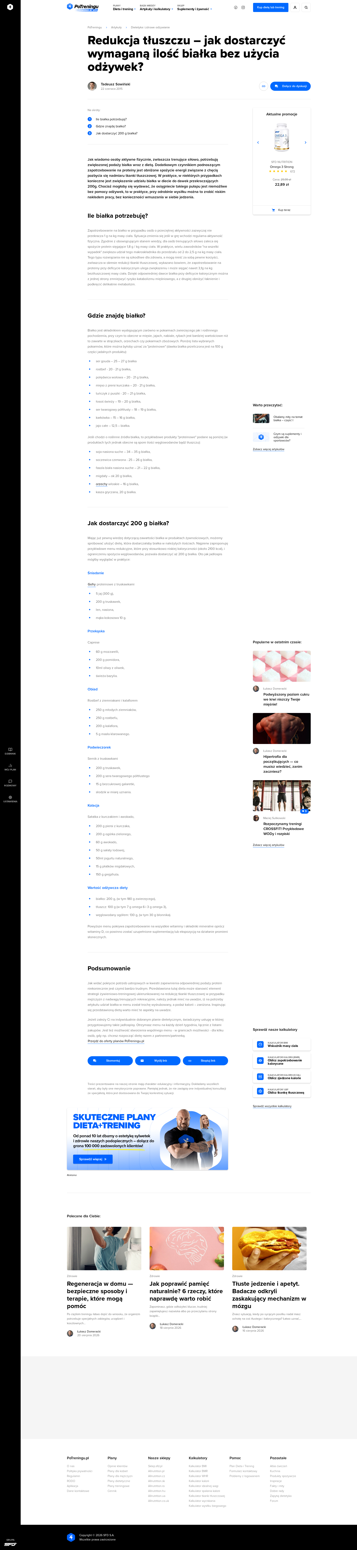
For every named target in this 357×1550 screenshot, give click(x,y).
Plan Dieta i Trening (242, 1466)
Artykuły (116, 27)
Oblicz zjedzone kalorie (284, 1077)
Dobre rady (277, 1491)
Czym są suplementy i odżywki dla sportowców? (287, 437)
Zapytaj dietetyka (281, 1496)
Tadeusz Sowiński (115, 84)
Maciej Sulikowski (274, 818)
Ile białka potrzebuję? (111, 119)
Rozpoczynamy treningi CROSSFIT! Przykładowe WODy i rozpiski (283, 829)
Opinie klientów (117, 1466)
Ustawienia (10, 801)
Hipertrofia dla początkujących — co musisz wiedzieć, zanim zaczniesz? (282, 764)
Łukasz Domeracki (89, 1331)
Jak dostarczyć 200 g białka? (116, 133)
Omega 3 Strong (282, 167)
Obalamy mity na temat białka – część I (288, 418)
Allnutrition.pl (156, 1471)
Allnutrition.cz (156, 1476)
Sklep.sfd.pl (155, 1466)
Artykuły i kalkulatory (155, 7)
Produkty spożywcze (283, 1476)
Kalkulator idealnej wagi (203, 1486)
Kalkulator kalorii (199, 1481)
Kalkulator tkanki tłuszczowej (207, 1496)
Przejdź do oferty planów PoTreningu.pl (116, 1041)
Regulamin (73, 1476)
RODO (71, 1481)
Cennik (112, 1491)
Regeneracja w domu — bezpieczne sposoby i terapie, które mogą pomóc (100, 1295)
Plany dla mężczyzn (120, 1476)
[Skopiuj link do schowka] (263, 86)
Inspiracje (276, 1481)
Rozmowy (10, 785)
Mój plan (10, 769)
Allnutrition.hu (156, 1491)
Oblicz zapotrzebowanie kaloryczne (285, 1061)
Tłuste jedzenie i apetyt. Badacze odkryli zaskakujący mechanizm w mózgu (269, 1295)
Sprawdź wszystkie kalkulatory (272, 1106)
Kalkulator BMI (198, 1466)
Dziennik (10, 753)
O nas (70, 1466)
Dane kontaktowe (78, 1491)
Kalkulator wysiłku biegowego (207, 1506)
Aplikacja (72, 1486)
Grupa (10, 1539)
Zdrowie (72, 1276)
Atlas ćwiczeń (278, 1466)
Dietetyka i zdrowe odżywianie (150, 27)
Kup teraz (284, 210)
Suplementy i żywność (193, 7)
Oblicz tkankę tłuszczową (286, 1091)
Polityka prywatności (79, 1471)
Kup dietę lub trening (270, 7)
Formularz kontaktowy (243, 1471)
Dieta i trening (123, 7)
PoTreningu (95, 27)
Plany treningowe (119, 1486)
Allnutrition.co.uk (158, 1501)
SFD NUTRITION (281, 162)
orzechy (101, 484)
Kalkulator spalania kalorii (204, 1491)
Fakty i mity (277, 1486)
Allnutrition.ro (156, 1486)
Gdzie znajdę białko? (111, 126)
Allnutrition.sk (156, 1481)
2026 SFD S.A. (105, 1535)
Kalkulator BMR (198, 1471)
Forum (274, 1501)
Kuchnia (275, 1471)
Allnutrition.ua (156, 1496)
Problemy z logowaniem (245, 1476)
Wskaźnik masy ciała (283, 1044)
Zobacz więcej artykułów (268, 449)
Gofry (92, 584)
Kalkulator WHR (198, 1476)
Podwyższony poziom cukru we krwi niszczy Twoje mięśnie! (286, 699)
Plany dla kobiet (118, 1471)
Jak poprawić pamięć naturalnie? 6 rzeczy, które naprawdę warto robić (186, 1291)
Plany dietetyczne (119, 1481)
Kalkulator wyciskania (202, 1501)
